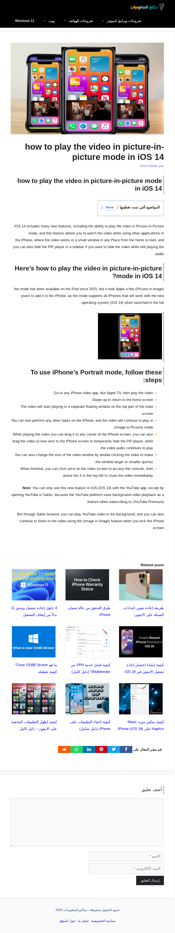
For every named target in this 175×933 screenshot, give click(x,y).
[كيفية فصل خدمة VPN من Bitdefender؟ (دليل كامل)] (87, 654)
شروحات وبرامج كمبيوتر (124, 21)
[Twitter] (114, 749)
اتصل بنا (83, 921)
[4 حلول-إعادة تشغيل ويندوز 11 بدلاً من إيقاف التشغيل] (33, 597)
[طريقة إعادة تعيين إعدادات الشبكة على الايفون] (140, 597)
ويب (51, 21)
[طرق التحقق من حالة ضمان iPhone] (87, 597)
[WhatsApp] (76, 749)
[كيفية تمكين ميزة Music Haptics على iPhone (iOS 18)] (140, 711)
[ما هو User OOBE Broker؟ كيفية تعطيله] (33, 654)
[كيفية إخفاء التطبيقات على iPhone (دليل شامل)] (87, 711)
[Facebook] (126, 749)
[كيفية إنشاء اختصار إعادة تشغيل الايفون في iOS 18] (140, 654)
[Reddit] (64, 749)
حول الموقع (67, 921)
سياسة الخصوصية (103, 921)
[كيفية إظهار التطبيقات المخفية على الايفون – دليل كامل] (33, 711)
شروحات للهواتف (81, 21)
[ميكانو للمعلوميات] (147, 7)
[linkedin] (89, 749)
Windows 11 (24, 21)
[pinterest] (101, 749)
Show (110, 207)
